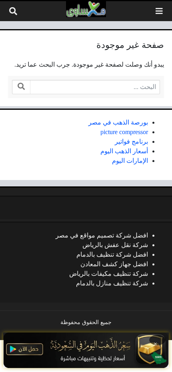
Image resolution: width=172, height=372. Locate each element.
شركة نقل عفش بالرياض (115, 244)
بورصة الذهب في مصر (118, 122)
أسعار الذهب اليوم (124, 151)
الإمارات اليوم (130, 160)
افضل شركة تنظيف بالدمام (112, 254)
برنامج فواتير (131, 141)
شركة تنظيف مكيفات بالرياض (108, 273)
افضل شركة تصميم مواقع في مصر (102, 235)
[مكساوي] (86, 9)
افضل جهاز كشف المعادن (114, 264)
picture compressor (124, 132)
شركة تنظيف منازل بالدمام (112, 283)
